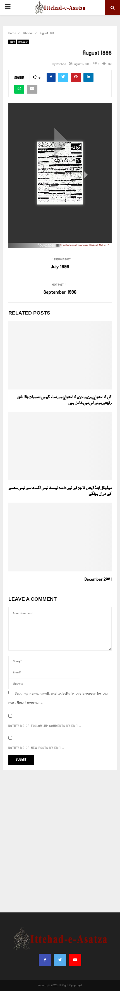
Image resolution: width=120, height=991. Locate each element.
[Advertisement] (60, 841)
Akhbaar (23, 42)
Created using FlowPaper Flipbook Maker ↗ (84, 245)
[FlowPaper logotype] (49, 247)
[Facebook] (45, 960)
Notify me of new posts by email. (36, 748)
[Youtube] (75, 960)
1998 (12, 42)
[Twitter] (60, 960)
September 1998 (60, 292)
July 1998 (60, 267)
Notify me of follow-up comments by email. (44, 726)
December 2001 (98, 579)
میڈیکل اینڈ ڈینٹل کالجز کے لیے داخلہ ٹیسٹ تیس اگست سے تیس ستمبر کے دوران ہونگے (60, 491)
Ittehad (61, 64)
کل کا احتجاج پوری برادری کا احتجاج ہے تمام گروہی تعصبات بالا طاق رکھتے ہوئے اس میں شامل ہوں (64, 400)
